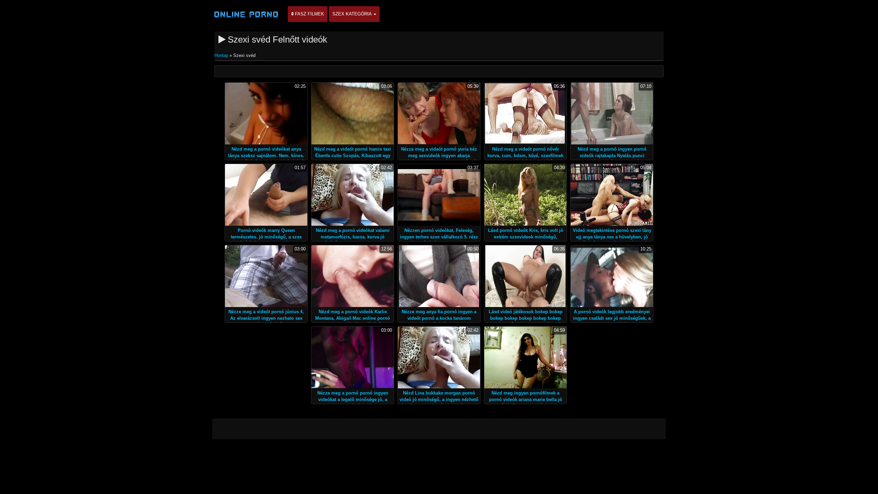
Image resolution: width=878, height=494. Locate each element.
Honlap (221, 55)
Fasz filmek (309, 13)
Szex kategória (352, 13)
